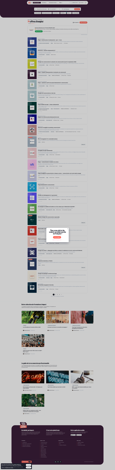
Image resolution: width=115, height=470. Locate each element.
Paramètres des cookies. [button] (9, 467)
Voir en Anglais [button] (57, 237)
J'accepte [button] (28, 464)
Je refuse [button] (28, 467)
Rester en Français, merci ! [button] (57, 239)
